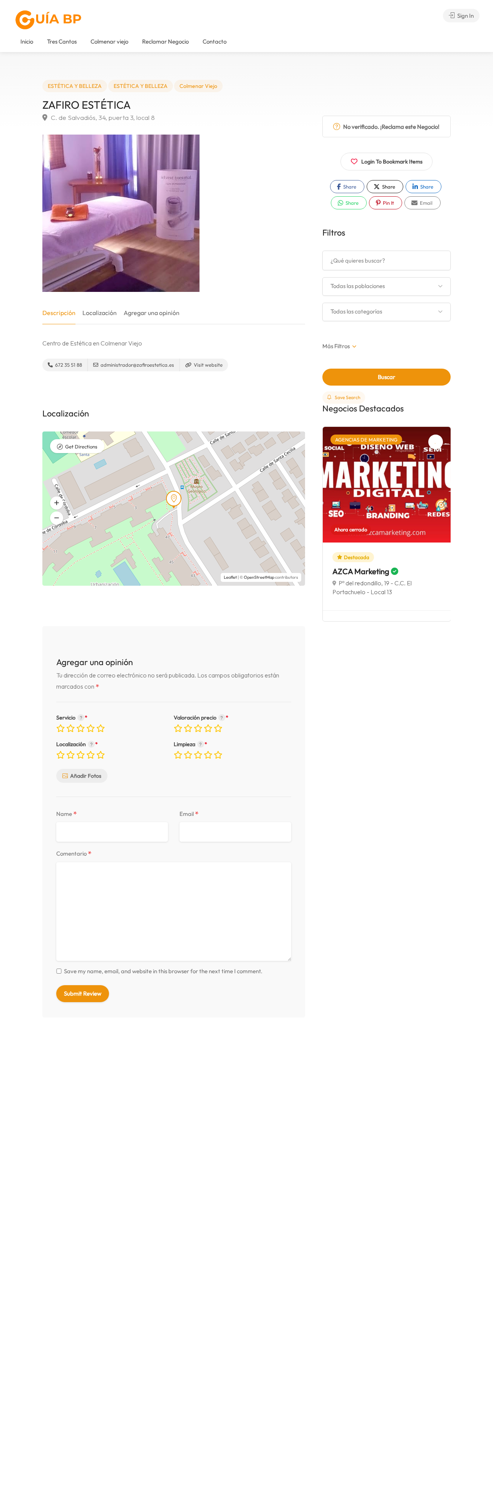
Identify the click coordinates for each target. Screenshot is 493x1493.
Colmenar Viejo (198, 86)
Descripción (58, 313)
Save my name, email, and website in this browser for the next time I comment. (163, 971)
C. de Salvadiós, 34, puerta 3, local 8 (102, 117)
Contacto (214, 41)
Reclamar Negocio (165, 41)
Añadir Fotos (85, 775)
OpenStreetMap (259, 577)
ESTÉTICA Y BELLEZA (75, 86)
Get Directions (81, 446)
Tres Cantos (62, 41)
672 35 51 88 (68, 365)
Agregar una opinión (151, 313)
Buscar (386, 377)
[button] (56, 518)
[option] (386, 524)
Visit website (208, 365)
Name (66, 814)
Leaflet (230, 577)
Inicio (26, 41)
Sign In (465, 15)
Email (189, 814)
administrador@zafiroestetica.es (136, 365)
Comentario (74, 854)
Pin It (388, 203)
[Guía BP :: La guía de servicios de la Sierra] (48, 20)
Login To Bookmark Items (392, 161)
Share (349, 187)
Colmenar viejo (109, 41)
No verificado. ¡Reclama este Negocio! (390, 126)
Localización (99, 313)
